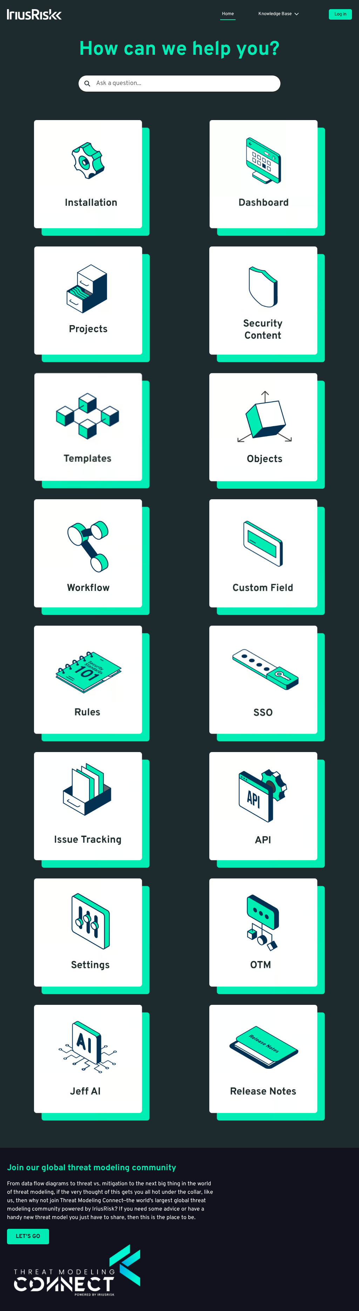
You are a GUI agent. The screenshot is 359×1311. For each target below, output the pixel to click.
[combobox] (188, 83)
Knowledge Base (275, 14)
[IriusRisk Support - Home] (34, 14)
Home (228, 14)
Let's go (28, 1236)
